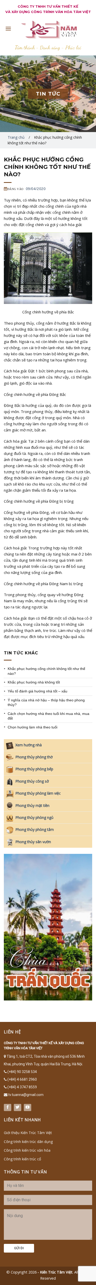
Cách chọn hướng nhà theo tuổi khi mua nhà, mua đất (48, 716)
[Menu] (8, 28)
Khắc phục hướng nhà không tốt (34, 682)
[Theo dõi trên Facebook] (7, 1107)
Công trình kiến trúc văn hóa (27, 1150)
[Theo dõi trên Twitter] (17, 1107)
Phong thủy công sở (32, 781)
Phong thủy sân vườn (33, 841)
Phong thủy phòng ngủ (34, 817)
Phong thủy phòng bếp (34, 769)
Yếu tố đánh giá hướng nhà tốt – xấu (37, 691)
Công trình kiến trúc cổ (22, 1159)
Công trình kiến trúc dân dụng (28, 1141)
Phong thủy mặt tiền (32, 805)
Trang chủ (16, 137)
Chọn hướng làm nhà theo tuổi (32, 727)
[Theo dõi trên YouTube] (27, 1107)
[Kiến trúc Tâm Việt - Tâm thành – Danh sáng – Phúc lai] (48, 29)
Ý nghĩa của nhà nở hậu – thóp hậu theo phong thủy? (46, 702)
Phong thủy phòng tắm (34, 829)
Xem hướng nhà (28, 744)
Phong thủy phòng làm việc (38, 793)
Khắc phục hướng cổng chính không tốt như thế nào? (46, 671)
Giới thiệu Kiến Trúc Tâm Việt (28, 1132)
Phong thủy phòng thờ (34, 757)
